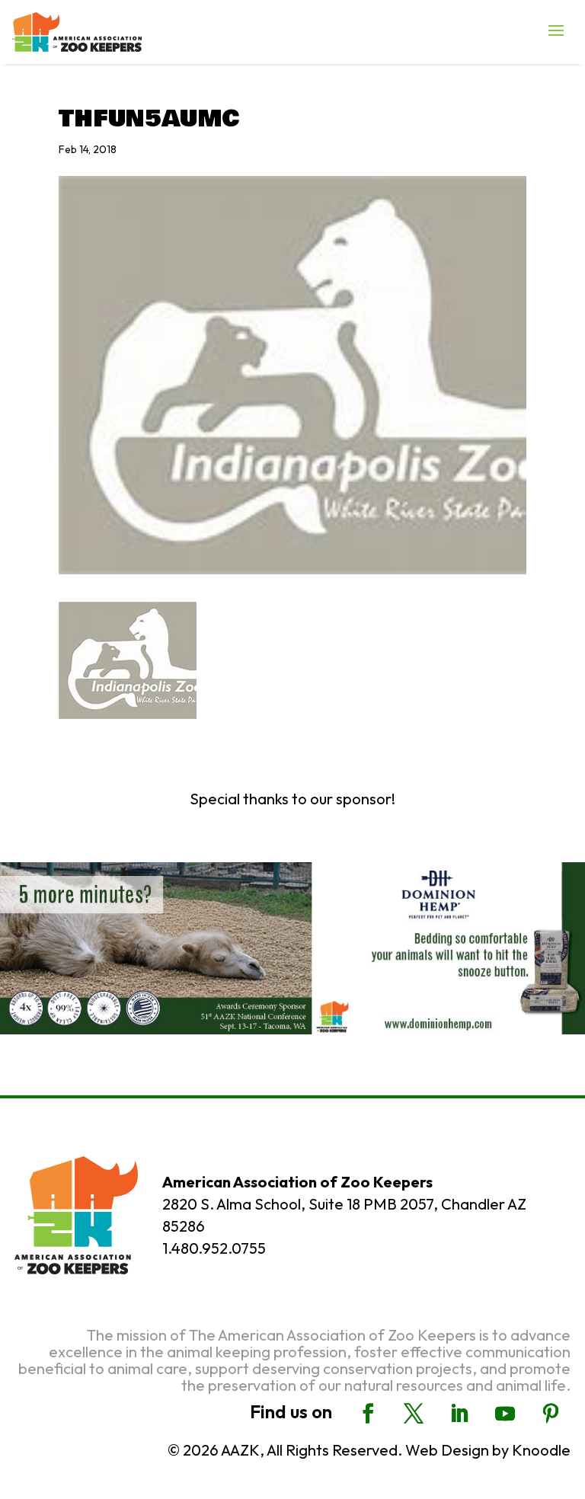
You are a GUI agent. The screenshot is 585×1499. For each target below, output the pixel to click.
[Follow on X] (413, 1413)
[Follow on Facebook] (368, 1413)
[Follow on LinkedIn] (459, 1413)
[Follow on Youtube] (505, 1413)
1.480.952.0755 (214, 1248)
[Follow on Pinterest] (551, 1413)
